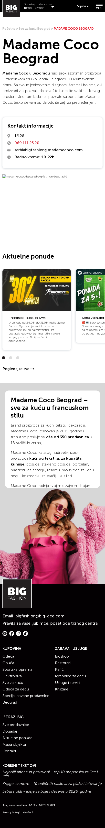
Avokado (28, 812)
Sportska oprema (17, 669)
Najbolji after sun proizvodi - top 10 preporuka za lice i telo (50, 774)
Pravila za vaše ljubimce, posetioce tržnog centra (50, 623)
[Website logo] (11, 9)
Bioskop (62, 656)
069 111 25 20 (26, 142)
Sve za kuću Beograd (34, 28)
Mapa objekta (14, 744)
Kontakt (9, 751)
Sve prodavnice (15, 724)
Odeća (8, 656)
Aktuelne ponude (17, 737)
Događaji (10, 731)
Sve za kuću (12, 682)
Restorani (63, 663)
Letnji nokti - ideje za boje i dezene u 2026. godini (46, 791)
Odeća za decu (15, 689)
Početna (8, 28)
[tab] (3, 357)
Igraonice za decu (70, 676)
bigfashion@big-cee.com (39, 616)
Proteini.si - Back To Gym (27, 317)
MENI (99, 8)
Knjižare (61, 689)
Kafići (59, 669)
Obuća (8, 663)
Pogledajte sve (15, 368)
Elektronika (12, 676)
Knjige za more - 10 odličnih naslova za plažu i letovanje (52, 784)
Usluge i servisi (67, 682)
